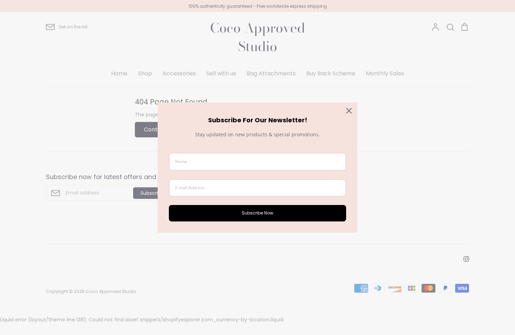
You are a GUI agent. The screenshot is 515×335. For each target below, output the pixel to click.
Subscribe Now (257, 213)
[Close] (349, 110)
